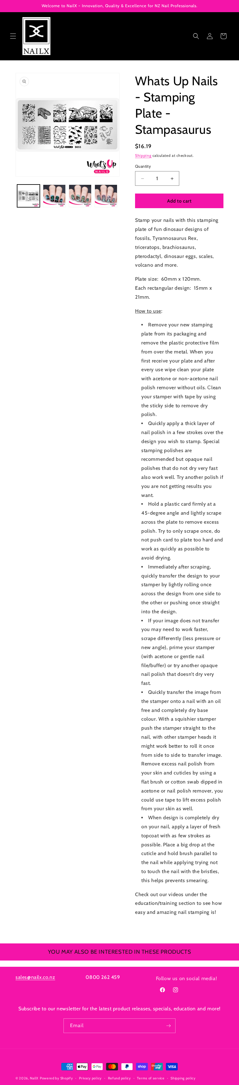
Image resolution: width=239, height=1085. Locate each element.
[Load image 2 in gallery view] (54, 196)
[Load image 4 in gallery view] (106, 196)
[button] (13, 36)
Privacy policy (90, 1078)
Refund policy (119, 1078)
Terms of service (150, 1078)
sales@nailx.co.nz (35, 977)
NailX (34, 1078)
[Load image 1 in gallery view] (28, 196)
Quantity (143, 166)
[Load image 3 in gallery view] (80, 196)
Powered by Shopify (56, 1078)
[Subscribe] (168, 1025)
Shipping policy (183, 1078)
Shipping (143, 155)
